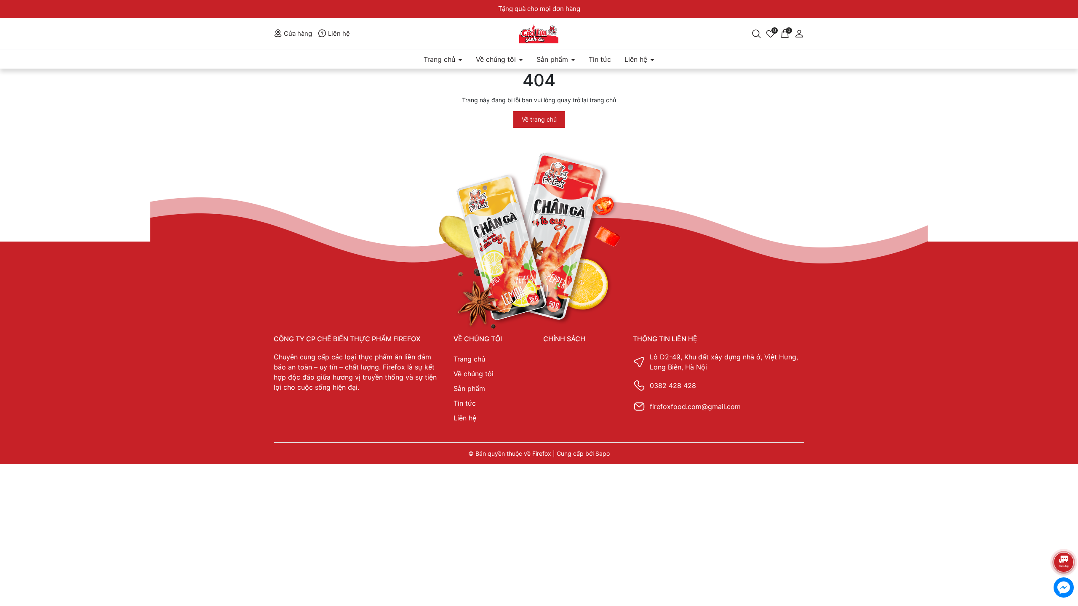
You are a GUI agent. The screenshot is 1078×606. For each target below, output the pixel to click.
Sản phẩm (553, 59)
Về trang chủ (539, 119)
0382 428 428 (673, 385)
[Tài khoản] (799, 33)
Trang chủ (440, 59)
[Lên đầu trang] (1063, 539)
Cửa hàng (297, 33)
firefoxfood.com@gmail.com (695, 406)
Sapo (602, 453)
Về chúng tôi (497, 59)
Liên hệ (338, 33)
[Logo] (539, 33)
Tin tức (600, 59)
